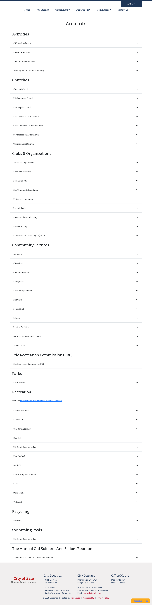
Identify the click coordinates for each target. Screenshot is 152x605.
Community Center (21, 272)
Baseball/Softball (21, 411)
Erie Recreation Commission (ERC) (28, 364)
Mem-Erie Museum (22, 52)
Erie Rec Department (22, 291)
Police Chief (18, 309)
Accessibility (88, 598)
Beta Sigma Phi (20, 181)
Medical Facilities (21, 327)
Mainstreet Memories (23, 199)
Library (16, 318)
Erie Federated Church (23, 98)
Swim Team (18, 493)
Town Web (75, 598)
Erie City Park (19, 383)
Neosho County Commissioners (27, 336)
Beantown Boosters (22, 172)
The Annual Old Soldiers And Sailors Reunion (33, 557)
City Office (18, 263)
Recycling (17, 520)
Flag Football (19, 456)
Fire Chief (17, 300)
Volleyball (17, 502)
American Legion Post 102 (24, 162)
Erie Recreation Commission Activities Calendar (41, 400)
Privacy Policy (103, 598)
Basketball (18, 420)
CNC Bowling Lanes (22, 43)
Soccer (16, 484)
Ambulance (18, 254)
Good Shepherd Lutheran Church (28, 126)
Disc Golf (17, 438)
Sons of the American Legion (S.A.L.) (29, 236)
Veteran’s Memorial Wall (24, 61)
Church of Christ (20, 89)
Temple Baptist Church (23, 144)
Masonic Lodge (20, 208)
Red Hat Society (20, 226)
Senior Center (19, 345)
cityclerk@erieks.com (92, 593)
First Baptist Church (22, 107)
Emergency (18, 281)
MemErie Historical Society (25, 217)
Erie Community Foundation (25, 190)
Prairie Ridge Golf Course (24, 474)
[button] (62, 9)
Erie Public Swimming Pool (25, 447)
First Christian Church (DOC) (26, 116)
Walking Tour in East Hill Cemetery (28, 71)
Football (17, 465)
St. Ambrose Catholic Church (26, 135)
